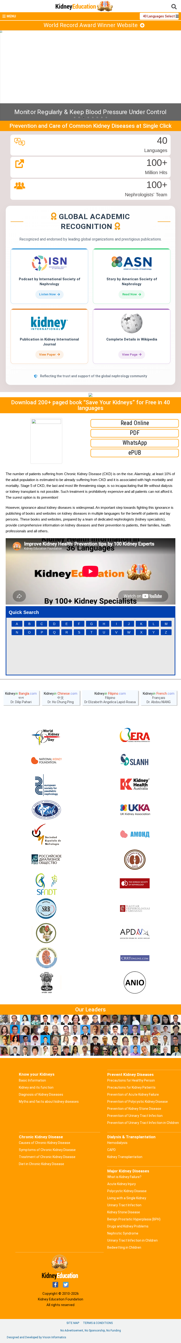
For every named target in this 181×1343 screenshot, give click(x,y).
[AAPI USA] (46, 810)
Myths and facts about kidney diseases (49, 1101)
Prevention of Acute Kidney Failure (133, 1094)
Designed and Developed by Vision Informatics (36, 1337)
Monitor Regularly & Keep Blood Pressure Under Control (90, 112)
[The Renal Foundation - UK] (134, 810)
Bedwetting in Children (124, 1247)
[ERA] (134, 736)
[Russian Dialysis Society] (46, 859)
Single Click (157, 126)
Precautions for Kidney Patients (131, 1087)
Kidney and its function (36, 1087)
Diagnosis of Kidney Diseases (41, 1094)
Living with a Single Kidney (126, 1198)
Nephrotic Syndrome (122, 1233)
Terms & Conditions (98, 1323)
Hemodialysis (117, 1143)
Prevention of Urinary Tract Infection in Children (143, 1123)
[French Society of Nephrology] (46, 884)
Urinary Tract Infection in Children (132, 1240)
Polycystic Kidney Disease (127, 1191)
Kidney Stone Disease (123, 1212)
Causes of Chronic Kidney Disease (44, 1143)
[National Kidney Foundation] (46, 760)
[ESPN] (46, 785)
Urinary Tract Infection (124, 1205)
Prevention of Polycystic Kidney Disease (137, 1101)
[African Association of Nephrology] (46, 933)
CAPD (111, 1150)
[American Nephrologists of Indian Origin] (134, 983)
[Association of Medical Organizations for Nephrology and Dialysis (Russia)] (134, 834)
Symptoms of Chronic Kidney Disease (47, 1150)
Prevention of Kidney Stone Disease (134, 1108)
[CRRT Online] (134, 958)
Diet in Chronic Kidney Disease (41, 1164)
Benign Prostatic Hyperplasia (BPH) (133, 1219)
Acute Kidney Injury (121, 1184)
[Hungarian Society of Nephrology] (134, 909)
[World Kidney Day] (46, 736)
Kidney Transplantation (124, 1157)
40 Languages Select (159, 16)
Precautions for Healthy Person (131, 1080)
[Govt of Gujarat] (46, 983)
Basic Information (32, 1080)
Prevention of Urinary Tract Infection (135, 1116)
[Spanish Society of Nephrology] (46, 834)
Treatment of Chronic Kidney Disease (47, 1157)
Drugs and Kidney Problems (127, 1226)
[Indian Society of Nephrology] (134, 859)
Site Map (72, 1323)
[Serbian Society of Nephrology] (46, 909)
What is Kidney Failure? (124, 1177)
